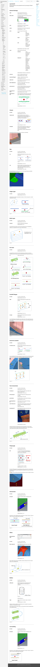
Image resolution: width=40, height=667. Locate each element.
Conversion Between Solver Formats (3, 86)
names (4, 59)
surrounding (38, 25)
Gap (36, 9)
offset (3, 48)
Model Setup (2, 82)
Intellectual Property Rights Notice (21, 665)
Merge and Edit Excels (3, 65)
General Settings (37, 6)
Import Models (3, 35)
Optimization (3, 84)
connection (4, 52)
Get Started (2, 5)
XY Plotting (2, 88)
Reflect (37, 24)
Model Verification (2, 28)
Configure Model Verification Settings (3, 39)
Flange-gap (37, 20)
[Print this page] (38, 1)
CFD (1, 12)
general (4, 45)
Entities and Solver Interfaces (3, 17)
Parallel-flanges (37, 15)
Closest (37, 8)
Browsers (2, 20)
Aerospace (2, 13)
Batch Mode (3, 78)
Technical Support (28, 665)
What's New (2, 4)
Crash (2, 11)
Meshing (2, 23)
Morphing (2, 83)
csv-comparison (4, 58)
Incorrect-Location (37, 17)
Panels (2, 21)
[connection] (32, 1)
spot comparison (4, 54)
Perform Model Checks (4, 37)
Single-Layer (37, 10)
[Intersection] (28, 1)
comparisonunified (4, 47)
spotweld (4, 51)
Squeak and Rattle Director (3, 9)
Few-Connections (37, 19)
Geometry (2, 22)
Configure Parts (3, 63)
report (4, 60)
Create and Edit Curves (3, 79)
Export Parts (3, 71)
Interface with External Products (3, 15)
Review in (3, 67)
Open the (3, 30)
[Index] (37, 1)
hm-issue (37, 13)
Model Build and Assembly (3, 26)
